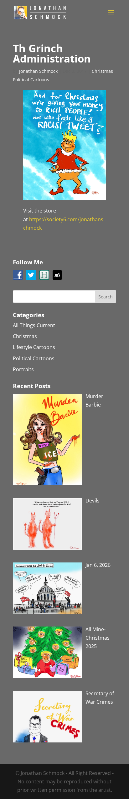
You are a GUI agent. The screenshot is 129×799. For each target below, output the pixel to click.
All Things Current (34, 325)
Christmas (102, 71)
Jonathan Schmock (38, 71)
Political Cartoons (31, 79)
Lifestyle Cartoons (34, 347)
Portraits (23, 369)
